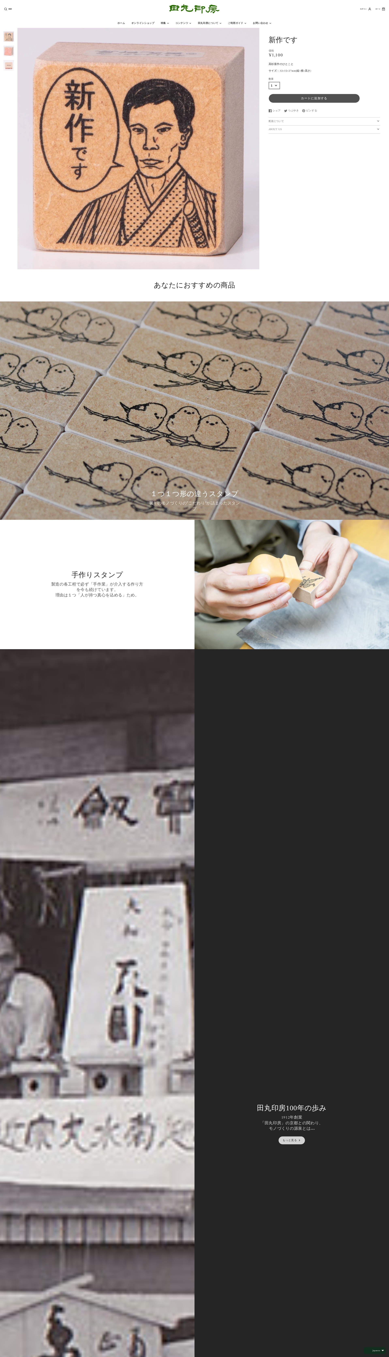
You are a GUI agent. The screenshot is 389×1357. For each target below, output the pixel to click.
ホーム (121, 23)
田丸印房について (208, 23)
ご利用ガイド (235, 23)
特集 (163, 23)
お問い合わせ (260, 23)
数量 (271, 79)
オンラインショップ (143, 23)
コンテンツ (181, 23)
